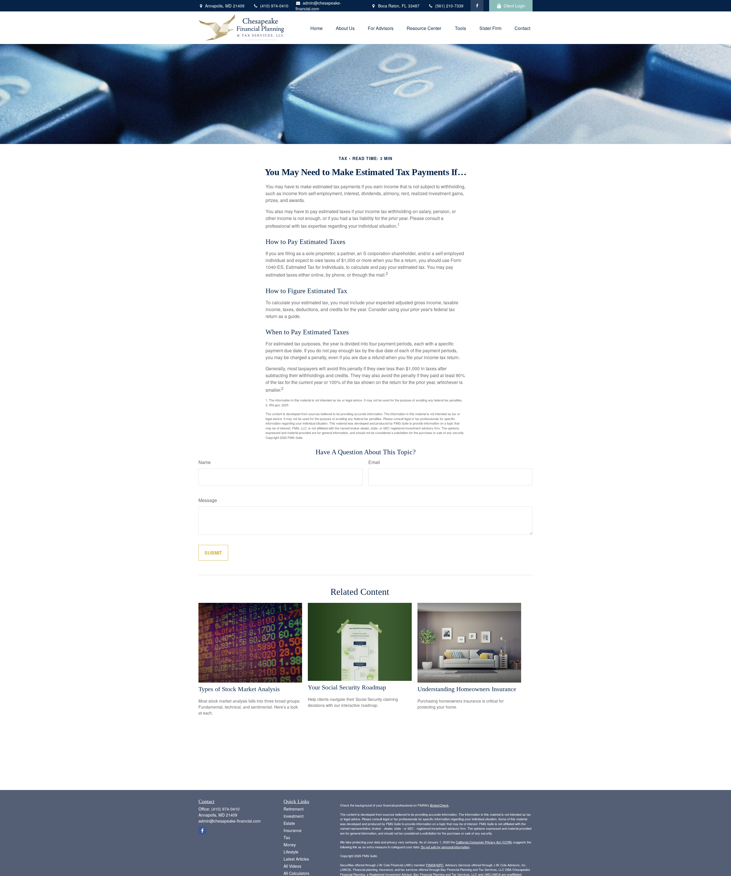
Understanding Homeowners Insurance (466, 689)
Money (290, 844)
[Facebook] (477, 5)
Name (204, 462)
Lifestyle (291, 852)
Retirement (294, 809)
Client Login (514, 6)
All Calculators (296, 873)
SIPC (439, 865)
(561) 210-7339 (449, 6)
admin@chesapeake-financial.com (318, 5)
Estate (289, 823)
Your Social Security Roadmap (347, 687)
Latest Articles (296, 859)
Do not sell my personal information (445, 847)
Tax (287, 837)
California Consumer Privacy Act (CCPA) (484, 842)
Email (374, 462)
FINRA (430, 865)
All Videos (292, 866)
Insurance (293, 830)
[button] (316, 27)
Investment (294, 816)
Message (207, 500)
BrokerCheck (439, 805)
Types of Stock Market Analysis (239, 689)
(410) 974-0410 (274, 6)
